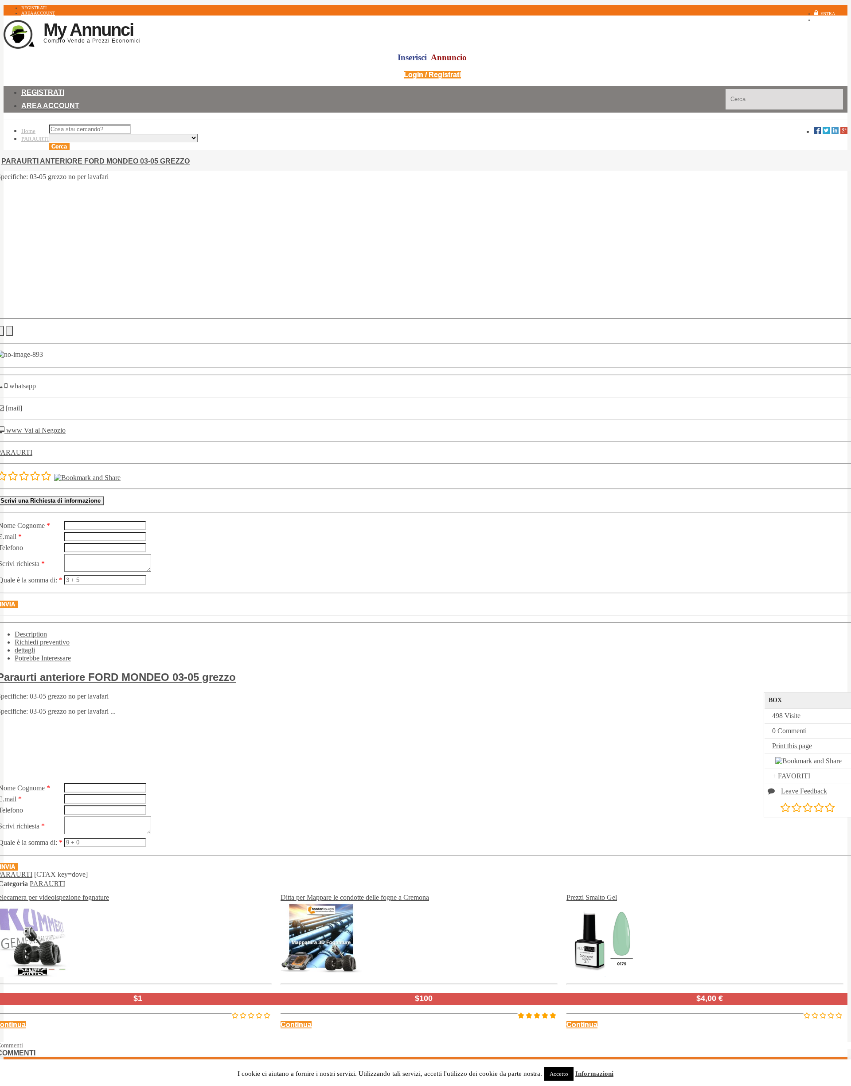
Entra (827, 13)
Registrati (834, 19)
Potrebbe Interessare (43, 658)
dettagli (25, 650)
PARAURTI (35, 139)
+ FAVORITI (791, 776)
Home (28, 131)
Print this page (792, 746)
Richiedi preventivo (42, 642)
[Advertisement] (425, 250)
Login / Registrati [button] (432, 74)
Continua (296, 1024)
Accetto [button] (559, 1073)
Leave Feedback (804, 791)
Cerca (59, 146)
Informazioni (594, 1073)
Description (31, 634)
